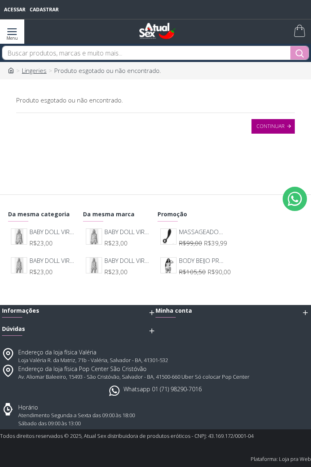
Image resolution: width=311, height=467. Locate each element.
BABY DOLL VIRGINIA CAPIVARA (53, 260)
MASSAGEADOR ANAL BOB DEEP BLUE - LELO (202, 231)
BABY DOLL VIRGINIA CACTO (53, 231)
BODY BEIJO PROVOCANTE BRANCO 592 (202, 260)
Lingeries (34, 70)
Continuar (270, 126)
